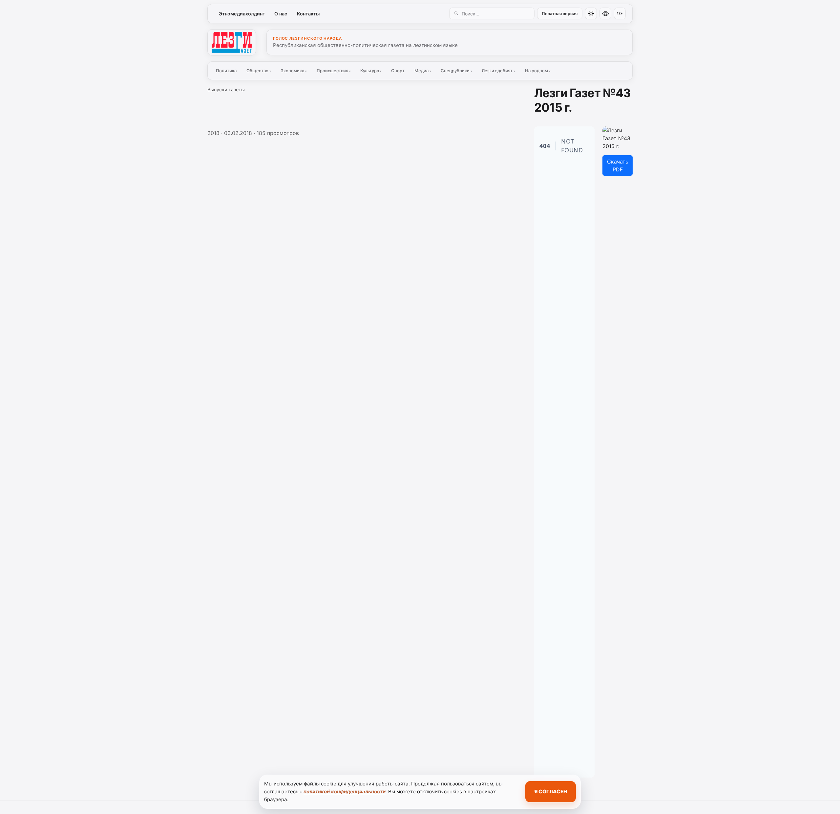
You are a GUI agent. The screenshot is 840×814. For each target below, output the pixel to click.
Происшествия (334, 70)
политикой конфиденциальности (345, 791)
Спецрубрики (456, 70)
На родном (538, 70)
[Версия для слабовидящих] (605, 13)
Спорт (398, 70)
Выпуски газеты (226, 89)
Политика (226, 70)
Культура (371, 70)
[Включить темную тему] (591, 13)
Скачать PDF (617, 165)
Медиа (422, 70)
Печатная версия (560, 13)
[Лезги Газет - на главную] (231, 42)
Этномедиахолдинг (242, 13)
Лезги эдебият (498, 70)
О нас (280, 13)
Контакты (308, 13)
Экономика (294, 70)
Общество (258, 70)
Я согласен (550, 791)
